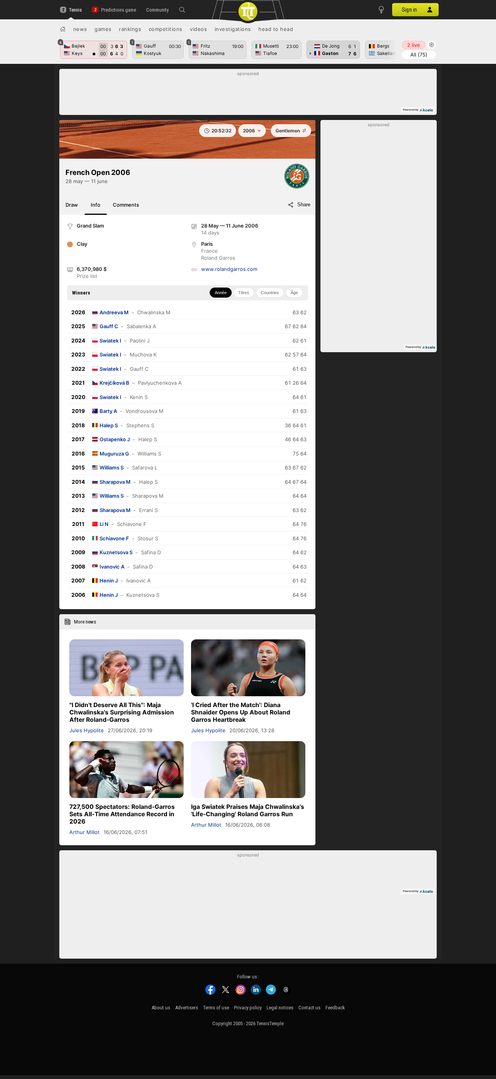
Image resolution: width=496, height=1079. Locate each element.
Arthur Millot (84, 832)
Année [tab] (221, 292)
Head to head (275, 29)
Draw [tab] (71, 205)
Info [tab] (95, 205)
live (413, 45)
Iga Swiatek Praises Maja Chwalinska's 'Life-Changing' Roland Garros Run (247, 810)
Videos (198, 29)
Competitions (166, 29)
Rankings (130, 29)
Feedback (335, 1007)
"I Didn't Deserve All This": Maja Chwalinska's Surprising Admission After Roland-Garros (121, 712)
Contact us (309, 1007)
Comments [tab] (126, 205)
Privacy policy (248, 1007)
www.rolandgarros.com (229, 269)
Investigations (233, 29)
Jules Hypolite (86, 730)
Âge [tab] (294, 292)
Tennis (75, 10)
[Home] (62, 29)
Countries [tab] (270, 292)
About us (161, 1007)
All (418, 54)
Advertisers (186, 1007)
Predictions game (118, 10)
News (80, 29)
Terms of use (216, 1007)
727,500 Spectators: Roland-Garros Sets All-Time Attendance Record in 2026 (122, 814)
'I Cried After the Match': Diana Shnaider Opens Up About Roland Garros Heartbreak (240, 712)
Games (103, 29)
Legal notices (280, 1007)
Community (157, 10)
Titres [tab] (243, 292)
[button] (182, 9)
